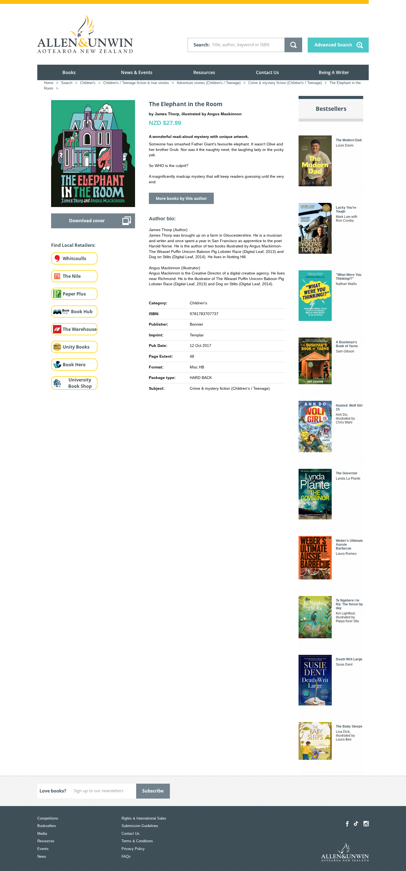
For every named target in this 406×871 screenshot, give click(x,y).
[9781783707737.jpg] (93, 153)
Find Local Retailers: (73, 245)
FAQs (126, 856)
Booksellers (46, 826)
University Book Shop (80, 383)
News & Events (136, 72)
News (41, 856)
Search (201, 45)
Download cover (87, 221)
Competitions (47, 818)
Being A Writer (334, 72)
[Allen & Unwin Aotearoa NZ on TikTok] (356, 823)
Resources (204, 72)
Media (42, 833)
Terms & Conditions (137, 841)
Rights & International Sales (144, 818)
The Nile (72, 276)
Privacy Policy (133, 849)
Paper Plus (74, 294)
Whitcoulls (74, 258)
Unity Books (76, 347)
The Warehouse (80, 329)
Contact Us (267, 72)
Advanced (333, 45)
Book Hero (74, 365)
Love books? (52, 791)
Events (43, 849)
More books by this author (181, 198)
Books (69, 72)
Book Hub (82, 311)
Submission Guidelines (140, 826)
